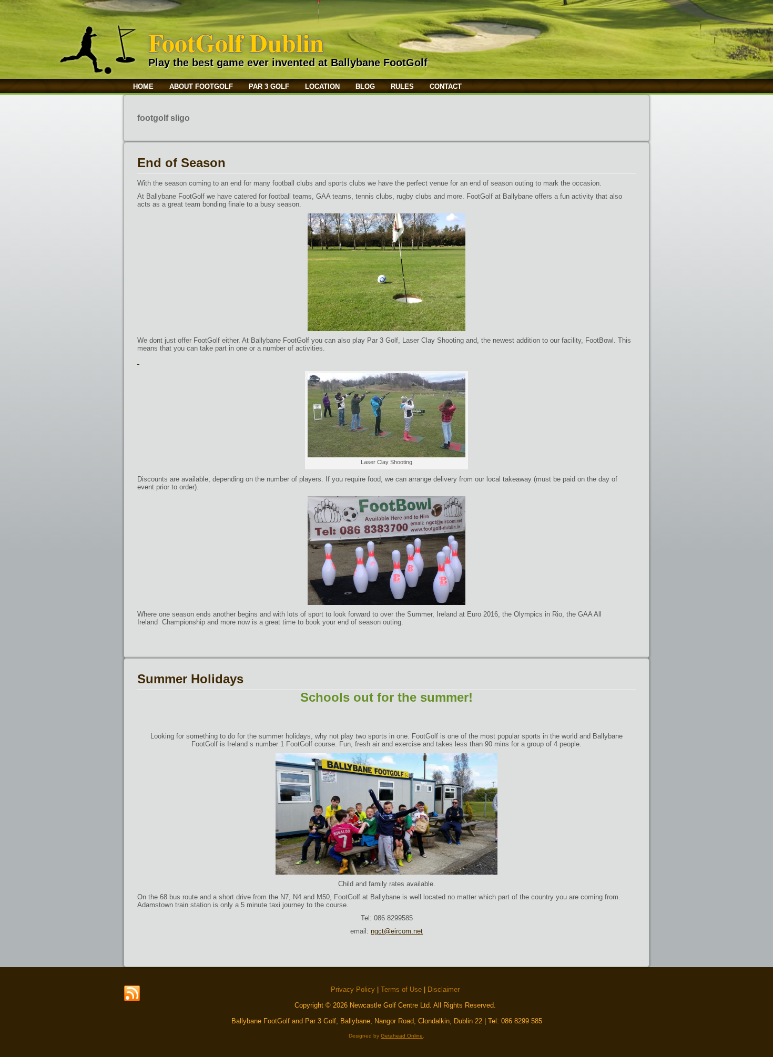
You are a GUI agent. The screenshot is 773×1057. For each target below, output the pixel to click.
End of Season (181, 163)
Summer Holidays (190, 679)
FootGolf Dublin (236, 42)
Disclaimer (444, 989)
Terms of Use (401, 989)
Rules (402, 86)
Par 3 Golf (269, 86)
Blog (365, 86)
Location (322, 86)
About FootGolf (201, 86)
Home (143, 86)
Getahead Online (402, 1036)
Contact (446, 86)
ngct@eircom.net (397, 931)
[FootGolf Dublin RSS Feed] (132, 994)
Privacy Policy (353, 989)
